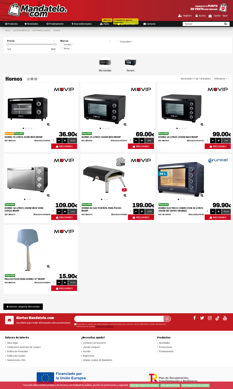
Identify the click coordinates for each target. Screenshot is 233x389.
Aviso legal (12, 343)
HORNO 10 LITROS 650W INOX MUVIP (24, 137)
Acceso (202, 15)
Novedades (164, 343)
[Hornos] (130, 62)
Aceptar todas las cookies (144, 385)
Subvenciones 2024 (16, 360)
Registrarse (88, 355)
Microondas (105, 70)
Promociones (165, 347)
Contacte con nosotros (94, 343)
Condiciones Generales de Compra (24, 347)
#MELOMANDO (66, 146)
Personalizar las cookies (195, 385)
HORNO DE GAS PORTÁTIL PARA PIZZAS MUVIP (101, 209)
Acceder (87, 351)
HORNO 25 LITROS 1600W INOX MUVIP (101, 137)
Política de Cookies (16, 355)
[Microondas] (105, 62)
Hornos (130, 70)
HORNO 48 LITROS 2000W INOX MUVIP (178, 137)
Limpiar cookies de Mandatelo (97, 360)
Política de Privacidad (17, 351)
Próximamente (166, 351)
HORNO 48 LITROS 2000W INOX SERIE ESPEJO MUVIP (24, 209)
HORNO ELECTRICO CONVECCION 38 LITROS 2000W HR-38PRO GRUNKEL (180, 209)
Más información (170, 385)
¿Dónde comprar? (91, 347)
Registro (187, 15)
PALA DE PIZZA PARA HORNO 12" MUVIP (25, 279)
